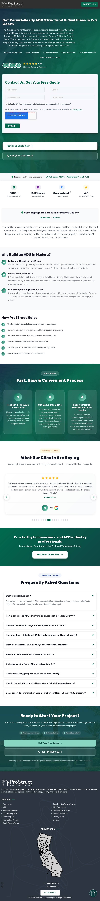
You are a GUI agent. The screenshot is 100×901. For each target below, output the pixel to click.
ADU (4, 807)
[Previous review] (6, 497)
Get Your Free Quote (48, 743)
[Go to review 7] (45, 520)
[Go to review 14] (63, 520)
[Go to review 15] (65, 520)
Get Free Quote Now (19, 146)
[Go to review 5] (41, 520)
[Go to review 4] (39, 520)
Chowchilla (45, 218)
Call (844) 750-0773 (21, 155)
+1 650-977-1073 (52, 886)
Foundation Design (10, 820)
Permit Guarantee (60, 814)
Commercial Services (61, 810)
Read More (49, 499)
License (56, 820)
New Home (7, 804)
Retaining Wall (8, 817)
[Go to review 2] (34, 520)
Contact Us (88, 4)
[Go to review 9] (51, 520)
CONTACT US (49, 893)
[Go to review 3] (36, 520)
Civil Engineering (59, 807)
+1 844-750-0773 (51, 883)
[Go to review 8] (47, 520)
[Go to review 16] (67, 520)
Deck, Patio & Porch (11, 823)
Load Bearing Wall (10, 814)
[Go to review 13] (61, 520)
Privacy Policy (58, 817)
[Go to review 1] (32, 520)
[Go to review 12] (59, 520)
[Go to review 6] (43, 520)
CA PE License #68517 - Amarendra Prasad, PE (66, 177)
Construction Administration (64, 804)
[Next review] (94, 497)
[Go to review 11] (56, 520)
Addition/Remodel (10, 810)
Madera (56, 218)
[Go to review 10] (54, 520)
